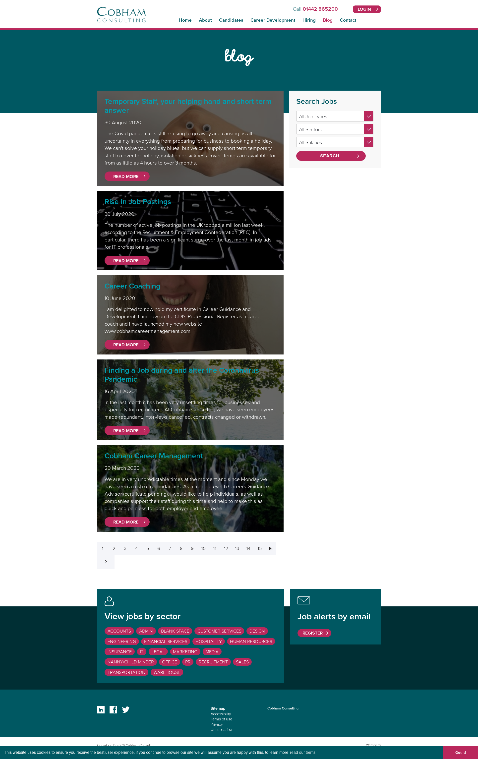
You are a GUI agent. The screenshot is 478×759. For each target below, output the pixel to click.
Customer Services (219, 631)
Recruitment (213, 662)
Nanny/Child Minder (131, 662)
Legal (158, 651)
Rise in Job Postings (138, 201)
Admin (146, 631)
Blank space (175, 631)
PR (187, 662)
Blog (328, 20)
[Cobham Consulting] (121, 20)
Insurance (120, 651)
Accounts (119, 631)
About (205, 20)
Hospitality (208, 641)
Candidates (231, 20)
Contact (348, 20)
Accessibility (221, 713)
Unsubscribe (221, 729)
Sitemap (218, 708)
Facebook (113, 709)
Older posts (106, 562)
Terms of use (221, 719)
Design (257, 631)
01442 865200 (320, 8)
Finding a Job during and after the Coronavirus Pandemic (182, 374)
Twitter (125, 709)
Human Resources (251, 641)
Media (212, 651)
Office (169, 662)
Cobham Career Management (154, 455)
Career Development (272, 20)
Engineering (122, 641)
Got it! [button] (460, 753)
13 (237, 548)
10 (203, 548)
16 (271, 548)
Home (185, 20)
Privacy (217, 724)
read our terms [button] (302, 752)
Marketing (185, 651)
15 (260, 548)
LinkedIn (101, 709)
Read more (125, 176)
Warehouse (167, 672)
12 (226, 548)
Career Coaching (132, 286)
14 (248, 548)
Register (312, 633)
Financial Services (165, 641)
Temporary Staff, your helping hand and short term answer (188, 106)
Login (364, 9)
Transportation (126, 672)
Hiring (309, 20)
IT (141, 651)
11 (214, 548)
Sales (242, 662)
